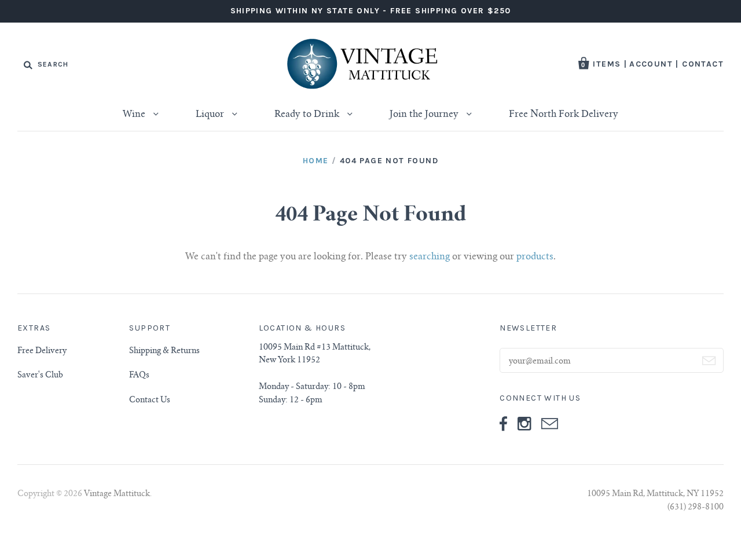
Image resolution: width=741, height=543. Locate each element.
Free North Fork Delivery (563, 114)
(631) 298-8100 (695, 508)
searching (429, 257)
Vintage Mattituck (117, 494)
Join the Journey (425, 114)
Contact (703, 64)
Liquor (211, 114)
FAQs (139, 376)
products (534, 257)
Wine (135, 114)
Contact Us (149, 401)
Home (316, 161)
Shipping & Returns (164, 351)
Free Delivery (42, 351)
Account (651, 64)
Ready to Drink (308, 114)
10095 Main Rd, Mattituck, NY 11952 (655, 494)
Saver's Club (40, 376)
